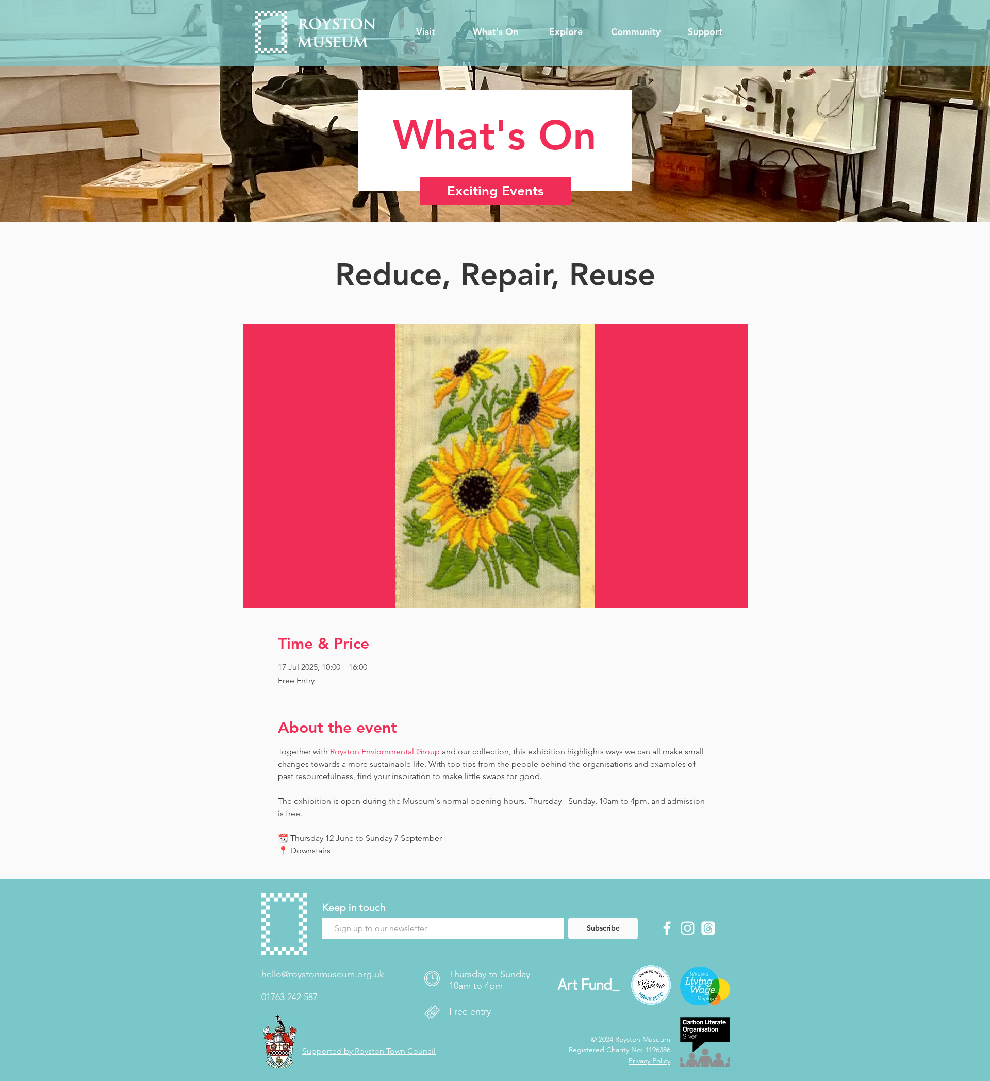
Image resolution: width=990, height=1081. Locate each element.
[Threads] (708, 928)
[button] (425, 32)
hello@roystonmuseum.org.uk (322, 974)
